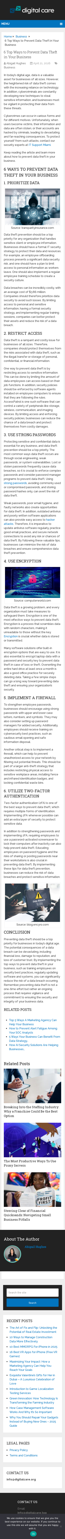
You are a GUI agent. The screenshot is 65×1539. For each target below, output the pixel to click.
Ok (33, 1533)
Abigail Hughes (16, 63)
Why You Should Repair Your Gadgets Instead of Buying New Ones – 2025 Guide (34, 1421)
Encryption (11, 636)
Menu (5, 23)
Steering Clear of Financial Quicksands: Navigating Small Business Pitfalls (27, 1215)
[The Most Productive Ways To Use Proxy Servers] (32, 1140)
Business (9, 67)
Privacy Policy (19, 1450)
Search (32, 1302)
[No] (60, 1526)
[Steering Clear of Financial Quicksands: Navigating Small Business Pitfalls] (32, 1189)
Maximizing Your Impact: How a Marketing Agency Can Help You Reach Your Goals (30, 1366)
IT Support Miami (40, 145)
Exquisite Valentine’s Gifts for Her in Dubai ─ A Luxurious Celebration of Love (32, 1379)
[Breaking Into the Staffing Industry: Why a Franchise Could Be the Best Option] (32, 1086)
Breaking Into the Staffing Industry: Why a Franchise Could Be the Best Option (31, 1111)
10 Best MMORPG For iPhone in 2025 (33, 1346)
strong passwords (15, 483)
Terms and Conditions (24, 1455)
